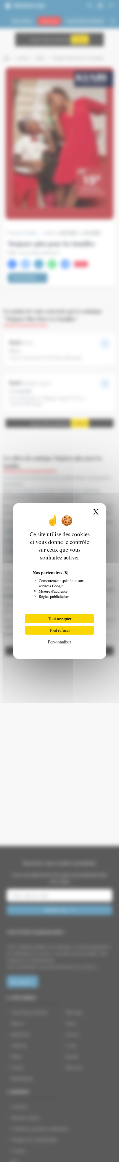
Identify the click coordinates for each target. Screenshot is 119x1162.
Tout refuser (59, 630)
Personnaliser (59, 642)
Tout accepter (59, 618)
